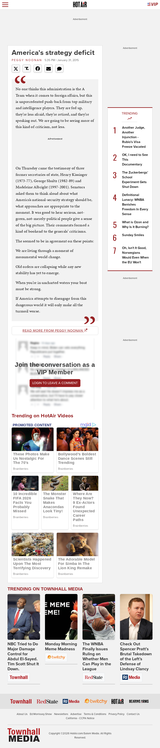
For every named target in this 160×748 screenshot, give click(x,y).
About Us (22, 714)
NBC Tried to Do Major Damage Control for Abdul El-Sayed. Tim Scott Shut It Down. (23, 657)
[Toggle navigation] (5, 4)
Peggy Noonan (28, 60)
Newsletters (61, 714)
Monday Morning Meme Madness (61, 647)
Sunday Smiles (133, 235)
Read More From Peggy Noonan (53, 331)
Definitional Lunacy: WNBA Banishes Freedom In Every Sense (135, 204)
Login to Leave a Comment (55, 383)
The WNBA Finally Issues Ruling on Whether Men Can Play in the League (96, 657)
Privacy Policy (116, 714)
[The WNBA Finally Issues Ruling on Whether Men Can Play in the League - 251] (98, 617)
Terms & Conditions (95, 714)
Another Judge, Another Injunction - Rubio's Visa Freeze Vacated (134, 137)
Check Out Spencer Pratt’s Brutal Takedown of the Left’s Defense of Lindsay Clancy (136, 657)
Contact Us (133, 714)
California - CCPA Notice (80, 718)
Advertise (75, 714)
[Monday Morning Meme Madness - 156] (61, 617)
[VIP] (153, 4)
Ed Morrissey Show (41, 714)
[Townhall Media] (24, 735)
